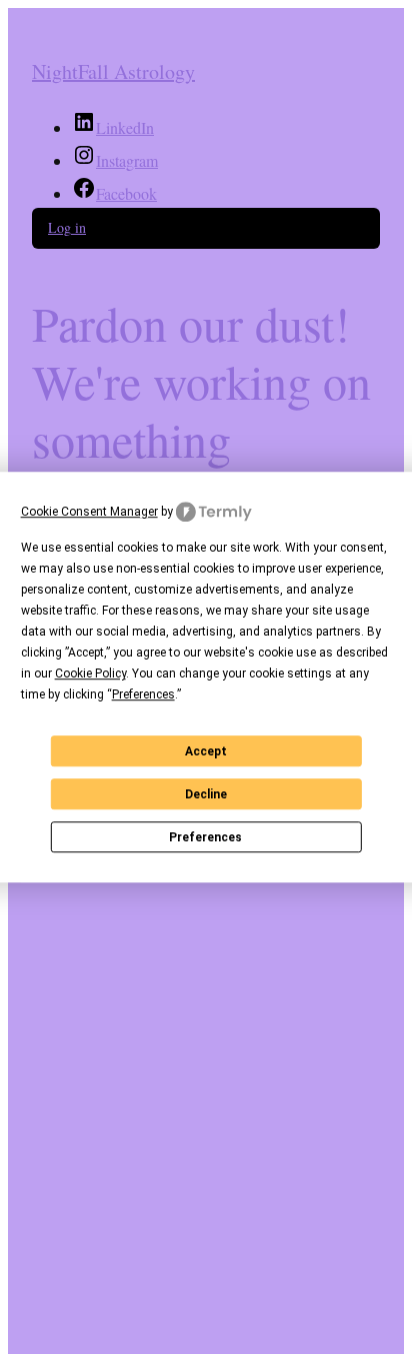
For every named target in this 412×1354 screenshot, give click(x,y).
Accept (206, 751)
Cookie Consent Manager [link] (89, 512)
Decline (206, 794)
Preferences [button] (143, 694)
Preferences (205, 837)
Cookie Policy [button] (90, 673)
